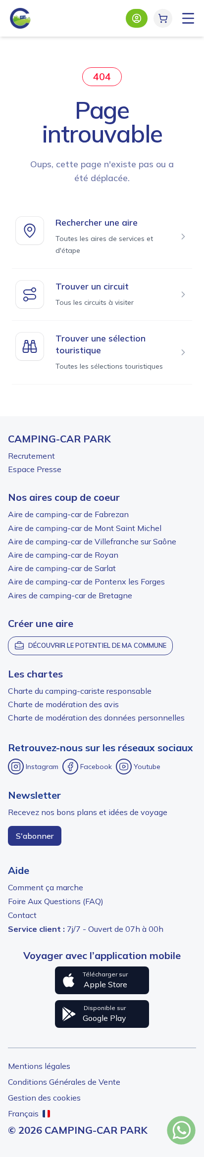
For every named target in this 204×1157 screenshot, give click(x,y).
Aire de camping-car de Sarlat (62, 568)
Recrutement (31, 456)
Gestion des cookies (44, 1098)
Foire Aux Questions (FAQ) (55, 901)
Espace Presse (34, 469)
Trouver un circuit (92, 286)
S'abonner (34, 836)
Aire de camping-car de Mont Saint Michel (84, 528)
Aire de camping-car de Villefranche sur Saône (92, 541)
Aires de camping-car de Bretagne (70, 595)
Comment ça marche (45, 887)
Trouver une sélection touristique (100, 344)
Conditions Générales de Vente (64, 1082)
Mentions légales (39, 1066)
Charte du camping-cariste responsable (80, 691)
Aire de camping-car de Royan (63, 555)
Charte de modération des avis (63, 704)
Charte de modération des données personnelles (96, 718)
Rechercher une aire (96, 222)
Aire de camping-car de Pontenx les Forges (86, 581)
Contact (22, 915)
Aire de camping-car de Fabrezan (68, 514)
